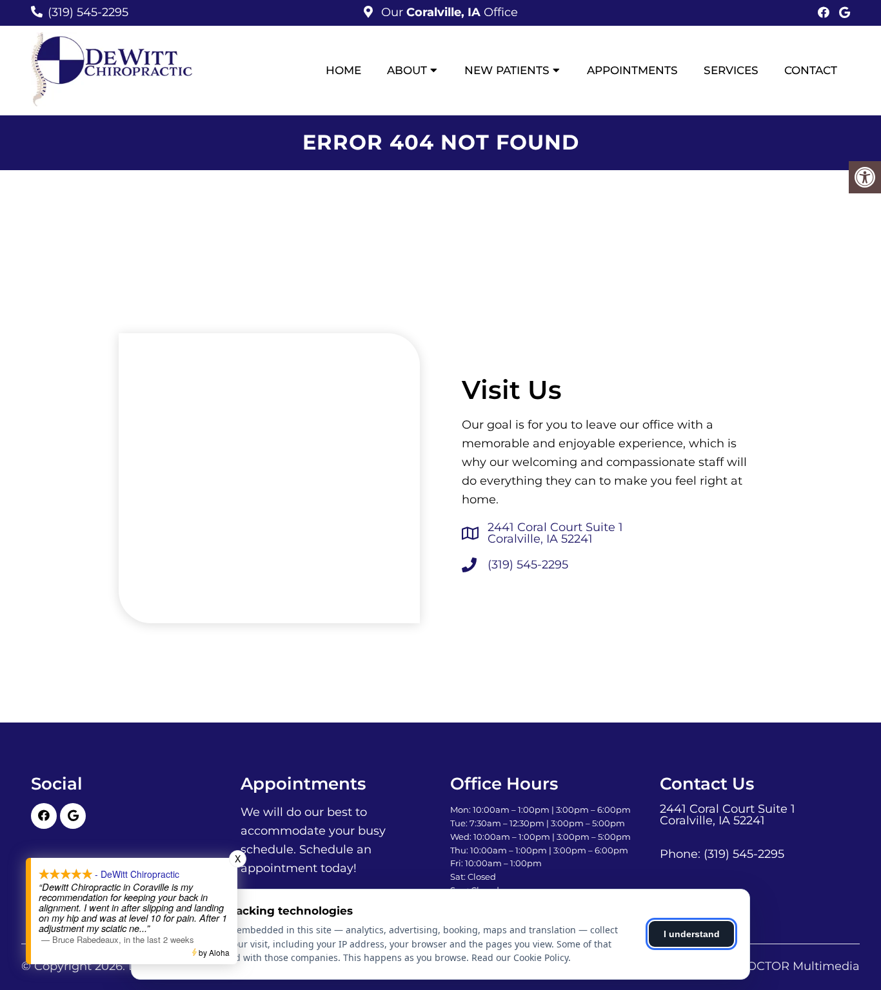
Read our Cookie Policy (519, 957)
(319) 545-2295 (88, 12)
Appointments (632, 70)
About (407, 70)
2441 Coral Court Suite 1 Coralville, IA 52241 (555, 533)
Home (343, 70)
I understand (692, 934)
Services (731, 70)
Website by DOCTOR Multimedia (764, 966)
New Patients (506, 70)
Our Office (448, 12)
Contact (810, 70)
